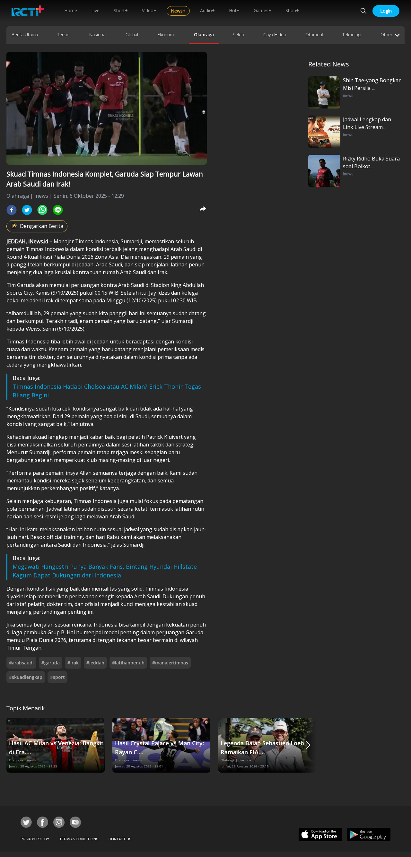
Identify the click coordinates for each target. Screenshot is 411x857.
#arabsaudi (21, 663)
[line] (58, 210)
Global (132, 34)
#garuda (50, 663)
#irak (73, 663)
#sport (57, 677)
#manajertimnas (170, 663)
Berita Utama (25, 34)
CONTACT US (120, 838)
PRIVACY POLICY (35, 838)
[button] (308, 745)
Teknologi (351, 34)
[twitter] (27, 210)
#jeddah (95, 663)
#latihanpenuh (128, 663)
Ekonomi (166, 34)
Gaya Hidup (274, 34)
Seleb (238, 34)
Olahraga (204, 34)
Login (386, 11)
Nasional (97, 34)
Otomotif (314, 34)
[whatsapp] (42, 210)
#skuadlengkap (25, 677)
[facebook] (11, 210)
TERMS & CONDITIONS (78, 838)
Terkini (63, 34)
